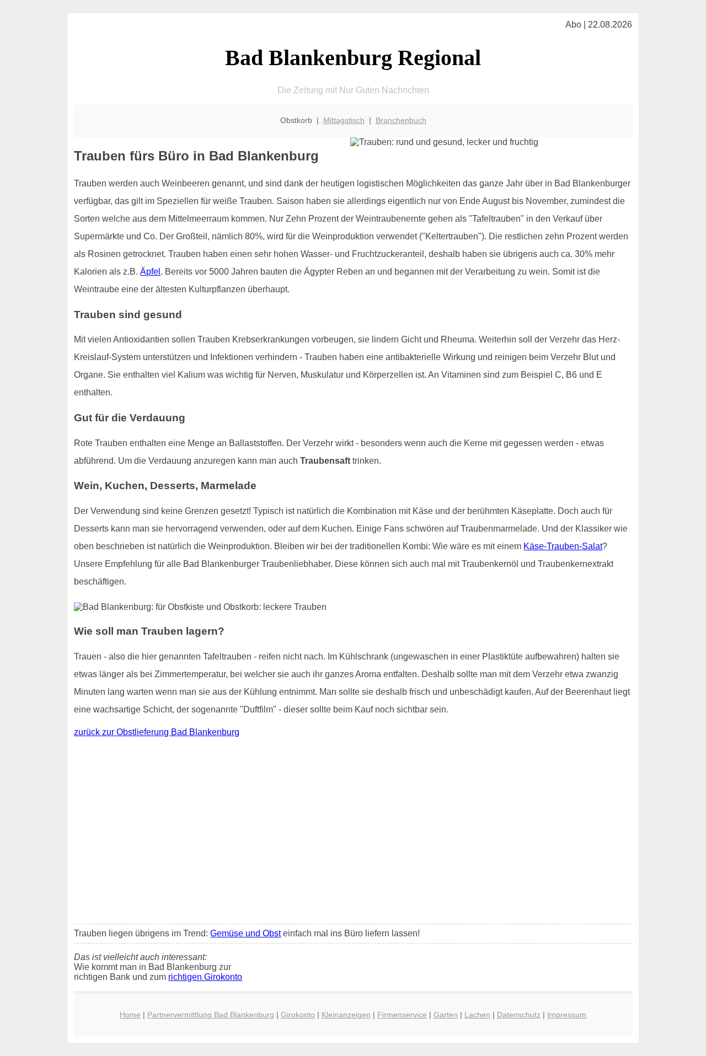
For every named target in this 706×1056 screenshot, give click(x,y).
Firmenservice (402, 1014)
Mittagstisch (344, 120)
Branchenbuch (401, 120)
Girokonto (298, 1014)
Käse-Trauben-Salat (562, 546)
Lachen (477, 1014)
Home (130, 1014)
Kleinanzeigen (346, 1014)
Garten (446, 1014)
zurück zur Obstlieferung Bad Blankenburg (156, 732)
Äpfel (150, 271)
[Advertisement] (353, 833)
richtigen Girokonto (205, 977)
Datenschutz (519, 1014)
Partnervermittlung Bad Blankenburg (210, 1014)
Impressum (566, 1014)
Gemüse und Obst (245, 933)
